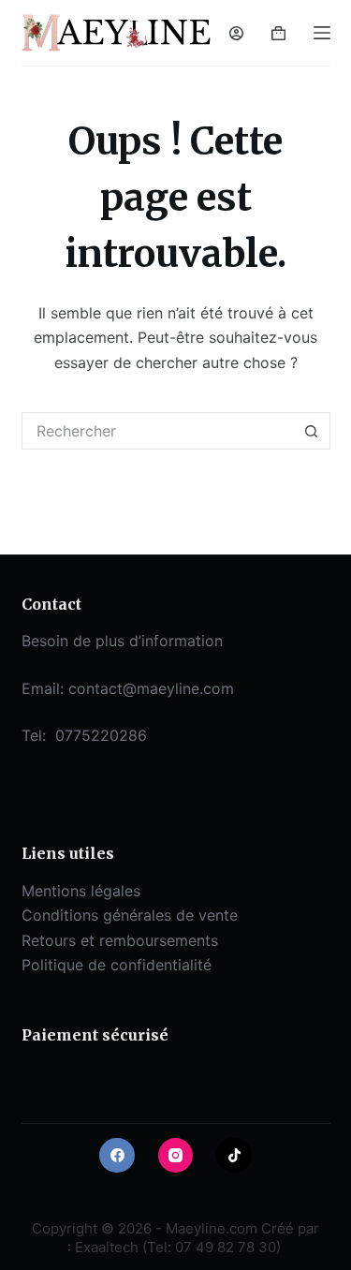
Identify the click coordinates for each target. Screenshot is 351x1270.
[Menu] (322, 32)
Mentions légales (81, 890)
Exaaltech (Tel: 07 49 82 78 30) (178, 1247)
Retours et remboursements (120, 940)
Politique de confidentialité (117, 964)
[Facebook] (117, 1156)
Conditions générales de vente (130, 915)
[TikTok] (234, 1156)
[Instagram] (176, 1156)
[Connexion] (236, 33)
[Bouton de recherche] (311, 431)
